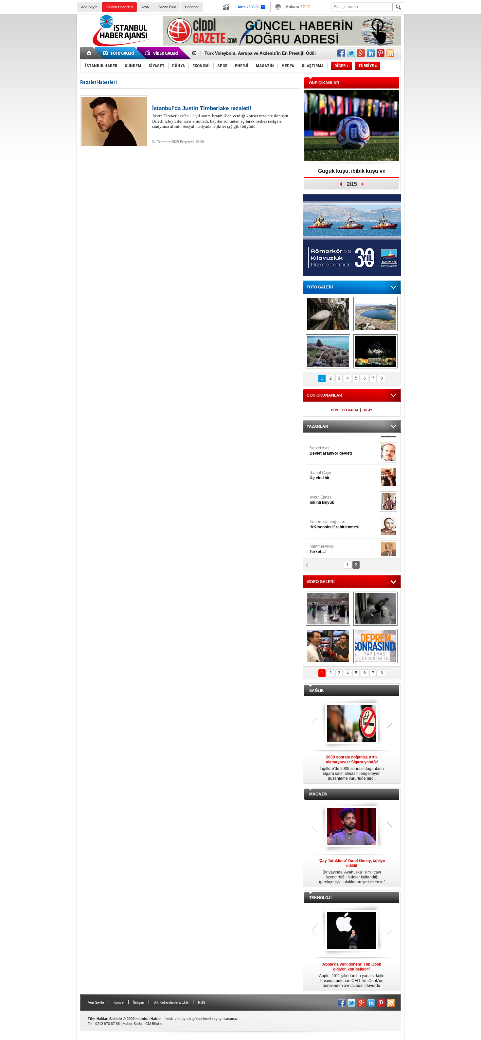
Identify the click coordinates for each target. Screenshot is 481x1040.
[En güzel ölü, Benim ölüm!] (388, 495)
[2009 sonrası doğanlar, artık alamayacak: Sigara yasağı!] (352, 724)
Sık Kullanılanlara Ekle (170, 1002)
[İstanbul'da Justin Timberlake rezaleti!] (114, 121)
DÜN (334, 410)
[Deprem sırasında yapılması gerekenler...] (375, 646)
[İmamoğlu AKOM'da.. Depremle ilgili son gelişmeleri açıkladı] (328, 646)
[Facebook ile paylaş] (341, 53)
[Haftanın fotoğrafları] (375, 351)
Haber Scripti (133, 1024)
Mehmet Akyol (322, 469)
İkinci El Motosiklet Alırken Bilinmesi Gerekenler (254, 53)
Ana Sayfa (89, 7)
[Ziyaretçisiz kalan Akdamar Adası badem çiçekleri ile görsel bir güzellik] (328, 351)
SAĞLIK (316, 690)
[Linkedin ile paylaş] (371, 53)
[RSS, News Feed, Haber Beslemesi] (390, 53)
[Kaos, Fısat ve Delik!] (388, 520)
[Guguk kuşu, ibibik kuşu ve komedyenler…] (351, 126)
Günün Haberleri (119, 7)
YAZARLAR (317, 426)
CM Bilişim (153, 1024)
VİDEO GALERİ (320, 581)
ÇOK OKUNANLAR (324, 395)
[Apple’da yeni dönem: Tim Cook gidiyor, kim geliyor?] (352, 931)
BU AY (367, 410)
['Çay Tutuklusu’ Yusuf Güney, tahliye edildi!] (352, 827)
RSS (201, 1002)
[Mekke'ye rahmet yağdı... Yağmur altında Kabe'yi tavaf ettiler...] (328, 609)
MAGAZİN (318, 794)
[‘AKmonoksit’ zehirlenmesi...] (388, 446)
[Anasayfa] (89, 53)
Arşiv (145, 7)
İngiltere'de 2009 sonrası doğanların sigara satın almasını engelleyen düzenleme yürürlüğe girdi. (352, 768)
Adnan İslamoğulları (336, 445)
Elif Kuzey (333, 494)
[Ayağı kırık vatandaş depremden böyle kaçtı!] (375, 609)
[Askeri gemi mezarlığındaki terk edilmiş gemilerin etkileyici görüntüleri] (328, 314)
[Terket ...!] (388, 471)
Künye (119, 1002)
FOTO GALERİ (320, 287)
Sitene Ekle (167, 7)
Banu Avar (329, 518)
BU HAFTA (350, 410)
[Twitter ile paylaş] (351, 53)
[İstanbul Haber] (121, 46)
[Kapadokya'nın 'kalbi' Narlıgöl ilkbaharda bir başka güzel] (375, 314)
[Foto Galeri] (119, 53)
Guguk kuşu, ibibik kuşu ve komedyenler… (351, 173)
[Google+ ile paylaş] (361, 53)
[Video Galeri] (162, 53)
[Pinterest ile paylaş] (380, 53)
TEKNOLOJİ (320, 897)
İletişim (138, 1002)
